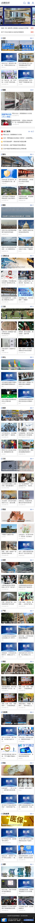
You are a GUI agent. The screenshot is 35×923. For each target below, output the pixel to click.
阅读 (4, 509)
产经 (4, 611)
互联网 (4, 712)
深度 (4, 560)
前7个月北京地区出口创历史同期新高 (12, 32)
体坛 (4, 357)
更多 (32, 38)
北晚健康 (5, 814)
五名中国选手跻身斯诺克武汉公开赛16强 (14, 148)
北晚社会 (5, 256)
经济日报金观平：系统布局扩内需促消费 (14, 141)
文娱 (4, 306)
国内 (4, 154)
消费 (4, 864)
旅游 (4, 408)
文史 (4, 459)
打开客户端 (29, 920)
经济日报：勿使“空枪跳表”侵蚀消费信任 (14, 145)
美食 (4, 763)
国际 (4, 205)
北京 (4, 38)
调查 (4, 661)
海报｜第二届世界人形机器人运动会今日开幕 (14, 28)
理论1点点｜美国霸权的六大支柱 (12, 134)
